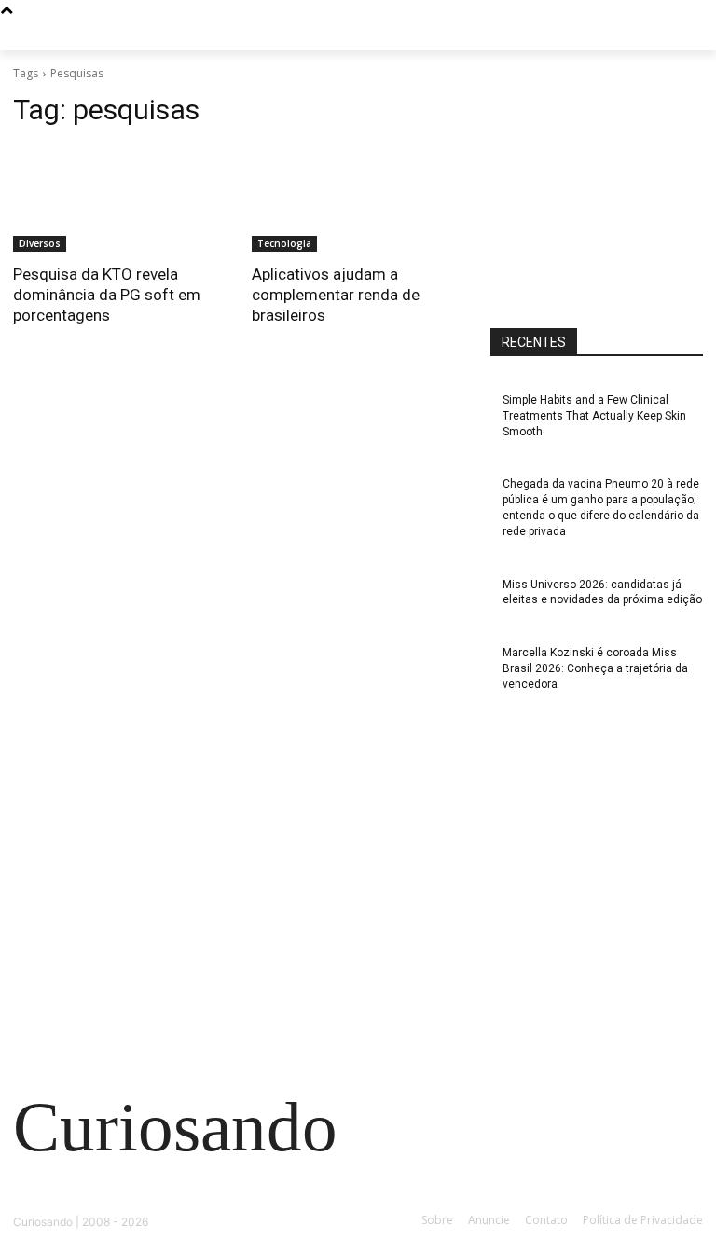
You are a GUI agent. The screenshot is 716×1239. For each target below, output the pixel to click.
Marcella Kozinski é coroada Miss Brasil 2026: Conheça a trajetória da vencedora (595, 668)
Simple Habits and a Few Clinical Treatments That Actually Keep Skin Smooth (594, 415)
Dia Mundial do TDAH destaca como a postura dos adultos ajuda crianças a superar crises (123, 904)
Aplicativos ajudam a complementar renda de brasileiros (336, 294)
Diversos (40, 243)
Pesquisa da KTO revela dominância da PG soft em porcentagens (106, 294)
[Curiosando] (140, 40)
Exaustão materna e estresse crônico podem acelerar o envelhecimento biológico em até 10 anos (123, 988)
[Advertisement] (603, 185)
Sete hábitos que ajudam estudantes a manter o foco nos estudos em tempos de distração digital (125, 820)
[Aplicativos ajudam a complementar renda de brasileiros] (358, 198)
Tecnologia (284, 243)
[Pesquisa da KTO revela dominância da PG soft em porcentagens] (119, 198)
